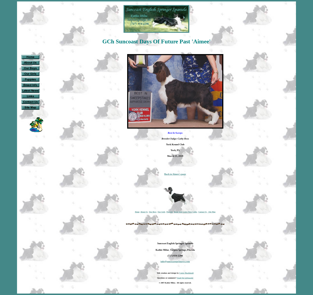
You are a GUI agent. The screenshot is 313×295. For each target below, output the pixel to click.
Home (137, 212)
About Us (144, 212)
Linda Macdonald (186, 273)
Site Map (211, 212)
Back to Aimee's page (175, 174)
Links (195, 212)
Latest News (187, 212)
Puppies (169, 212)
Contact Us (202, 212)
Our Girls (161, 212)
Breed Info (178, 212)
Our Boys (152, 212)
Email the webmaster (185, 278)
